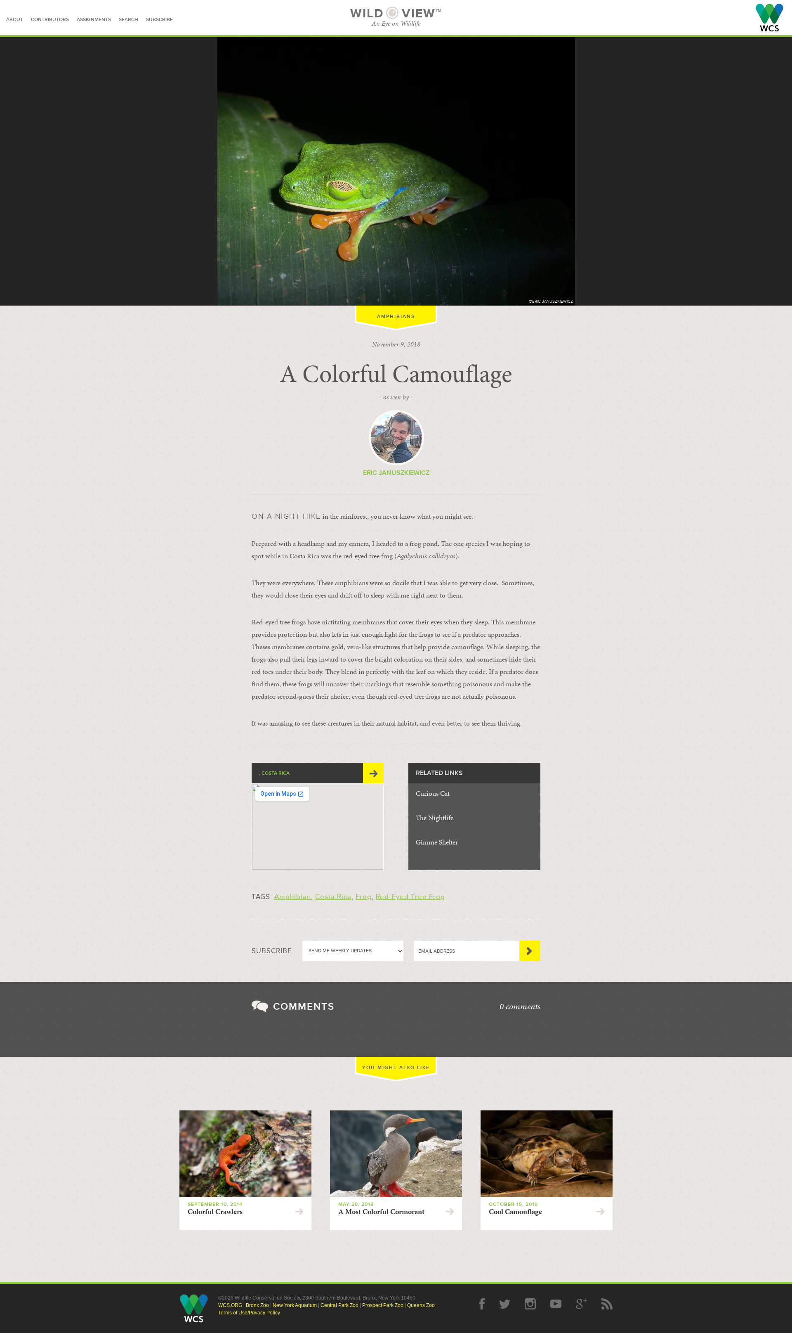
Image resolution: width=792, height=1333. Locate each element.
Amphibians (396, 316)
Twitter (504, 1303)
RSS (607, 1303)
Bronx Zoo (257, 1305)
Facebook (482, 1303)
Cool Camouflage (515, 1211)
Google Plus (581, 1303)
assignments (94, 20)
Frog (364, 896)
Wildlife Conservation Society (769, 17)
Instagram (530, 1303)
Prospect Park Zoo (382, 1305)
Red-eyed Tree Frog (410, 896)
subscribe (159, 20)
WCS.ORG (230, 1305)
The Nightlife (434, 818)
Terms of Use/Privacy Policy (249, 1313)
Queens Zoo (421, 1305)
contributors (50, 20)
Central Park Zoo (339, 1305)
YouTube (555, 1303)
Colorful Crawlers (215, 1211)
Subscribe (529, 951)
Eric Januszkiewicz (396, 473)
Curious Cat (433, 793)
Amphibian (292, 896)
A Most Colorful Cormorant (381, 1211)
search (128, 20)
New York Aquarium (295, 1305)
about (14, 20)
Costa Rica (333, 896)
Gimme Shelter (437, 842)
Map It (373, 773)
